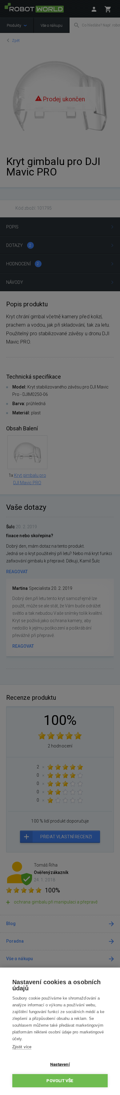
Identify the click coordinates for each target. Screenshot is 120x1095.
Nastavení (60, 1064)
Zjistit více (21, 1047)
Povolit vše (59, 1080)
